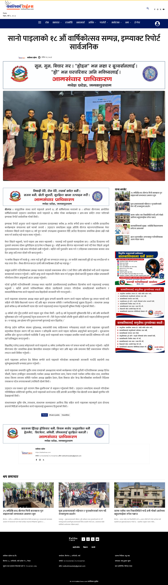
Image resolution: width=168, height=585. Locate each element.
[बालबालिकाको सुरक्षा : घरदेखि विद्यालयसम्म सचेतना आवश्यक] (122, 229)
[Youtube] (163, 9)
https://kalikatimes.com (43, 452)
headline (65, 415)
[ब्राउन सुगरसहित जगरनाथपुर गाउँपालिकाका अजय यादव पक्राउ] (122, 240)
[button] (148, 8)
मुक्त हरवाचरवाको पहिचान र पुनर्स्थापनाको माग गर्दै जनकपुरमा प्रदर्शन (146, 205)
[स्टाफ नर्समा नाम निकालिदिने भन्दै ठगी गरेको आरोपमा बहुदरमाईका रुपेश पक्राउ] (122, 218)
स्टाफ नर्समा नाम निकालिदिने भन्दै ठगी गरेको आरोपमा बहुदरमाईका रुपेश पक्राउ (147, 216)
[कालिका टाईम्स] (22, 57)
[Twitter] (160, 9)
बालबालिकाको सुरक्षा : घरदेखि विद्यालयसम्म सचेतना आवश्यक (147, 227)
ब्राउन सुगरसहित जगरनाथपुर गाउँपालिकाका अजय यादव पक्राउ (147, 238)
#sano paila (54, 415)
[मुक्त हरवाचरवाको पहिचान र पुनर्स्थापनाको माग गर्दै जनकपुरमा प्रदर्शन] (122, 207)
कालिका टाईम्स (32, 57)
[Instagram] (157, 9)
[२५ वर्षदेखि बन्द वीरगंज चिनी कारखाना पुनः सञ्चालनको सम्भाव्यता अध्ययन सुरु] (122, 196)
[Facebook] (154, 9)
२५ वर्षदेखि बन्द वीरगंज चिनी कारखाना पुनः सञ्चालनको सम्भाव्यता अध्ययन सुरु (146, 194)
